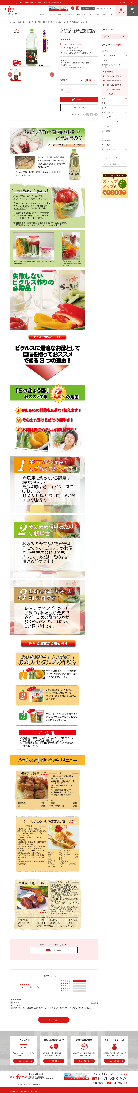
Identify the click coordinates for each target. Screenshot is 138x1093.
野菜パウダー (112, 94)
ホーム (12, 22)
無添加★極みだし (111, 71)
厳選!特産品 (106, 131)
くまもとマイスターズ (110, 149)
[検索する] (111, 8)
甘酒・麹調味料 (107, 112)
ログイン (44, 1084)
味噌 (103, 98)
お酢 (103, 135)
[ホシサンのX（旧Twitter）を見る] (72, 8)
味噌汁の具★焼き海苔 (113, 80)
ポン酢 (104, 107)
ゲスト (128, 2)
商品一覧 (21, 22)
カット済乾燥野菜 (113, 89)
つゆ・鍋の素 (107, 126)
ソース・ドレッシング (110, 121)
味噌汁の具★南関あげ (113, 76)
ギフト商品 (106, 145)
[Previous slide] (10, 74)
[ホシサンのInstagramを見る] (77, 8)
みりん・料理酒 (107, 140)
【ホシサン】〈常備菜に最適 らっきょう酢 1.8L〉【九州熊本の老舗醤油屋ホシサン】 (57, 22)
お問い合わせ (35, 1084)
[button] (16, 75)
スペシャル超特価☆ (109, 55)
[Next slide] (52, 74)
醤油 (103, 103)
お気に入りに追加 (79, 107)
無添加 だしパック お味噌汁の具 (111, 65)
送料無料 (105, 51)
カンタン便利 (107, 117)
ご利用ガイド (25, 1084)
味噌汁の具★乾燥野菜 (113, 85)
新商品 (104, 60)
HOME (17, 1084)
